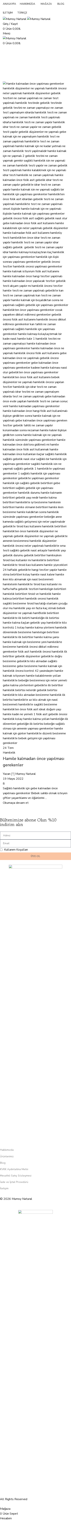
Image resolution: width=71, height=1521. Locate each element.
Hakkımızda (7, 1150)
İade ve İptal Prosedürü (14, 1182)
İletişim (4, 1188)
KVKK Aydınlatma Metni (14, 1169)
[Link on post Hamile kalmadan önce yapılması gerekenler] (35, 753)
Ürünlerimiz (7, 1156)
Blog (2, 1163)
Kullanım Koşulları (16, 850)
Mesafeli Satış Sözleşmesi (15, 1175)
